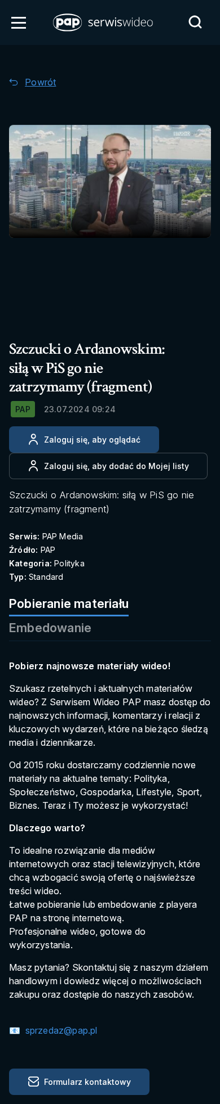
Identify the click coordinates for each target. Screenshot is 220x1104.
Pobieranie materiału (69, 603)
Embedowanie (50, 627)
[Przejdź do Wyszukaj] (195, 22)
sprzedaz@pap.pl (60, 1030)
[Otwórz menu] (18, 22)
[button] (104, 22)
